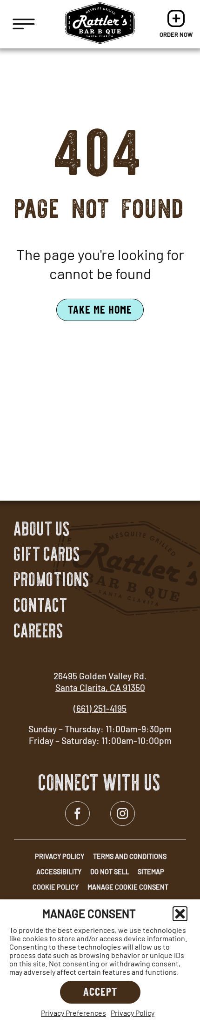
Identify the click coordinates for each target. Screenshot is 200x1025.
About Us (42, 529)
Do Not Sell (109, 872)
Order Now (176, 24)
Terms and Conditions (130, 856)
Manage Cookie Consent (127, 887)
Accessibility (58, 872)
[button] (180, 914)
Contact (41, 605)
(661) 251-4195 (100, 708)
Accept (100, 991)
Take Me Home (100, 309)
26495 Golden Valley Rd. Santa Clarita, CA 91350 (100, 681)
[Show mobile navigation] (24, 24)
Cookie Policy (56, 887)
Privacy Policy (132, 1012)
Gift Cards (47, 554)
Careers (39, 631)
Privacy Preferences (73, 1012)
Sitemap (151, 872)
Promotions (52, 580)
